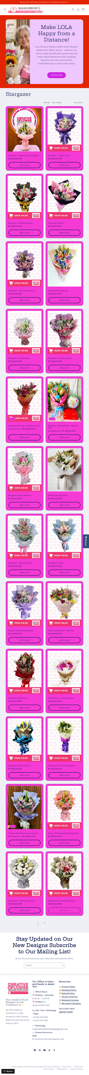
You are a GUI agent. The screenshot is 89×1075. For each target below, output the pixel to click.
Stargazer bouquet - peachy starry (24, 426)
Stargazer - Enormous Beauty (21, 291)
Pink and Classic (56, 223)
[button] (4, 9)
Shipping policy (62, 1069)
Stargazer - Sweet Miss (18, 358)
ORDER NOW (56, 75)
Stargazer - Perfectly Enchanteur (23, 156)
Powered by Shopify (53, 1067)
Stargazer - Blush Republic (20, 223)
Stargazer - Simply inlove (60, 358)
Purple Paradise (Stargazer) (21, 631)
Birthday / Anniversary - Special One (63, 427)
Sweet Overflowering (58, 291)
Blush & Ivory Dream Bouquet (61, 901)
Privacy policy (78, 1066)
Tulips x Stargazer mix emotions (23, 833)
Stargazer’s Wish (55, 563)
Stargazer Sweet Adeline (19, 495)
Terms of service (49, 1069)
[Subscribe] (62, 965)
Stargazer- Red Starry (18, 698)
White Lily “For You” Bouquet (61, 766)
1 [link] (38, 923)
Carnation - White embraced (21, 901)
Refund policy (66, 1066)
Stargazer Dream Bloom (19, 766)
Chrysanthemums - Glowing (61, 631)
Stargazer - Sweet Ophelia (20, 563)
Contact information (76, 1069)
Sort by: (47, 103)
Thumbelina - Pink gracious (61, 698)
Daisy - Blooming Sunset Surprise (63, 833)
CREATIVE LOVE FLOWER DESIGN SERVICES (31, 1067)
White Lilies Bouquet (58, 495)
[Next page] (50, 923)
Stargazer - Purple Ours (59, 156)
